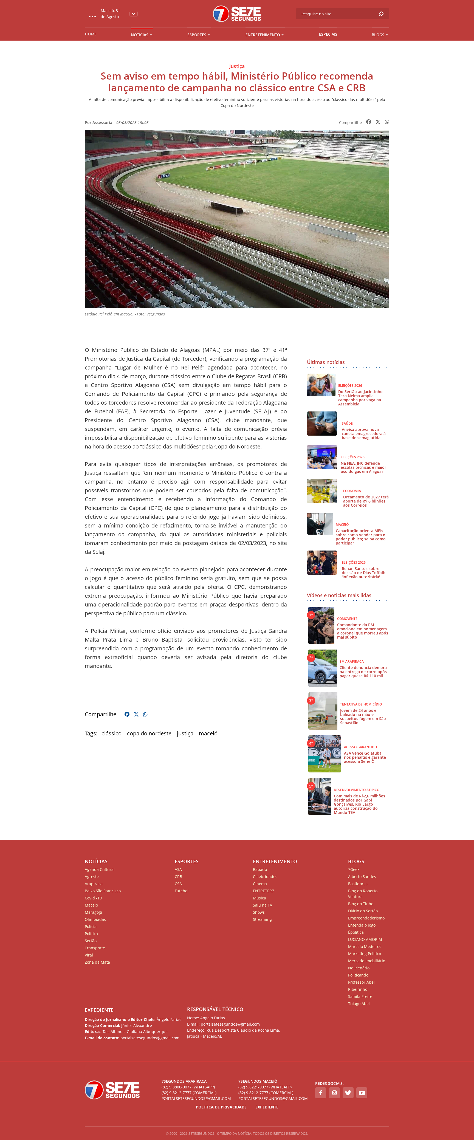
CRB (178, 876)
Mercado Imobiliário (366, 960)
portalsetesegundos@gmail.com (196, 1098)
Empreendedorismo (366, 918)
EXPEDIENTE (99, 1010)
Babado (260, 869)
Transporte (95, 947)
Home (91, 33)
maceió (208, 733)
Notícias (139, 34)
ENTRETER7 (263, 890)
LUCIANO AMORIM (365, 939)
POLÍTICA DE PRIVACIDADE (221, 1107)
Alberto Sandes (362, 876)
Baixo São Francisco (103, 890)
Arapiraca (94, 883)
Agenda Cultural (100, 869)
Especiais (328, 34)
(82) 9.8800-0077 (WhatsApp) (188, 1087)
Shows (259, 912)
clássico (111, 733)
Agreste (92, 876)
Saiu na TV (262, 905)
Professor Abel (361, 982)
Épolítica (356, 932)
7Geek (353, 869)
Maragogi (93, 912)
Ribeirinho (357, 989)
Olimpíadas (95, 919)
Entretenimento (263, 34)
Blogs (378, 34)
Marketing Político (364, 953)
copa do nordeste (149, 733)
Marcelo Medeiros (364, 946)
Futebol (181, 890)
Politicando (358, 975)
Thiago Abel (359, 1003)
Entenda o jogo (362, 925)
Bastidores (358, 883)
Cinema (260, 883)
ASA (178, 869)
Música (259, 898)
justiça (185, 733)
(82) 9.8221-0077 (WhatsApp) (265, 1087)
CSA (178, 883)
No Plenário (358, 967)
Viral (89, 955)
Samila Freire (360, 996)
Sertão (91, 940)
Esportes (196, 34)
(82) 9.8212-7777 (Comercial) (189, 1092)
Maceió (91, 905)
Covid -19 (93, 898)
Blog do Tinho (360, 903)
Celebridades (265, 876)
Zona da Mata (97, 962)
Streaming (262, 919)
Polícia (91, 926)
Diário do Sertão (363, 910)
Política (91, 933)
